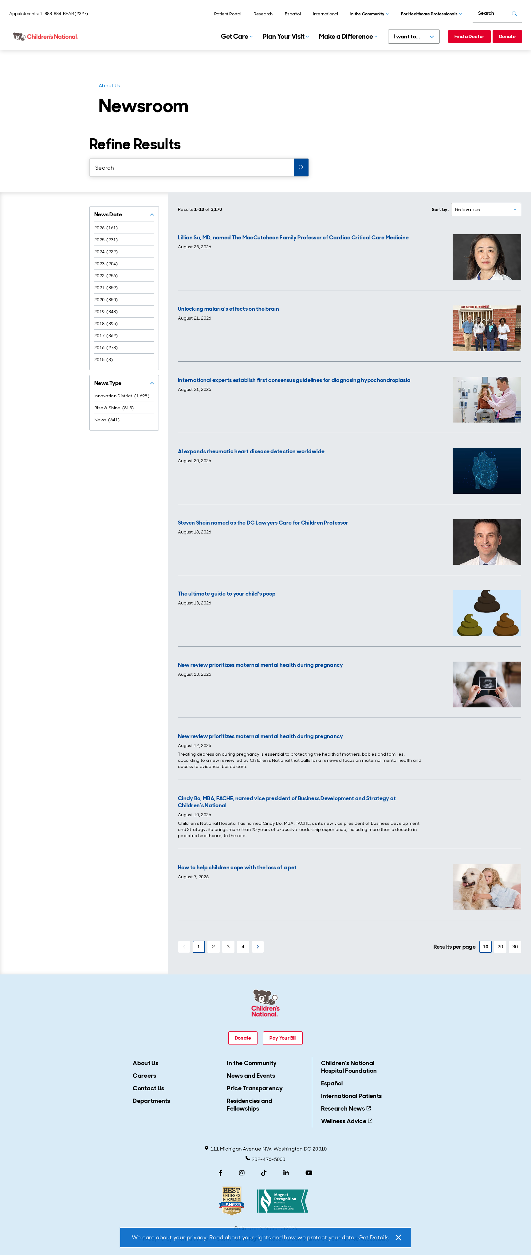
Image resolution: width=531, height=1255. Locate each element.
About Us (109, 85)
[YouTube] (309, 1173)
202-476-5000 (268, 1159)
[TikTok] (264, 1173)
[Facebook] (220, 1173)
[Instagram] (242, 1173)
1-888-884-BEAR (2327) (64, 13)
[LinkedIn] (286, 1173)
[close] (398, 1237)
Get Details (373, 1237)
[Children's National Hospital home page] (46, 37)
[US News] (231, 1201)
